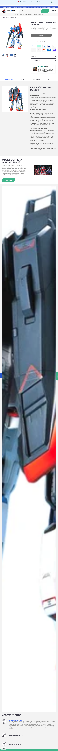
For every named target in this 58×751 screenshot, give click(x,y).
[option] (15, 36)
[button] (29, 750)
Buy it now (41, 39)
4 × (39, 49)
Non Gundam (28, 14)
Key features (34, 56)
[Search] (45, 11)
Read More (8, 180)
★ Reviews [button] (57, 376)
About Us (35, 14)
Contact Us (40, 14)
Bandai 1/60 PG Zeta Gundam (10, 17)
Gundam (21, 14)
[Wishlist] (53, 10)
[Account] (51, 11)
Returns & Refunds (35, 60)
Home (16, 14)
